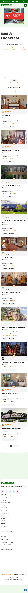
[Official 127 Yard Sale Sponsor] (14, 16)
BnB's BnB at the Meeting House (11, 185)
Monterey (15, 230)
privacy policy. (19, 581)
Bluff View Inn (6, 115)
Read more (5, 126)
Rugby (14, 436)
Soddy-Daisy (15, 401)
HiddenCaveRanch (9, 358)
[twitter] (14, 491)
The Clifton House (7, 257)
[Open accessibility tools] (25, 590)
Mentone (14, 158)
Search (14, 80)
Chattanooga (15, 123)
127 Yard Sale (8, 111)
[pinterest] (10, 491)
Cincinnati (12, 265)
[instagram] (6, 491)
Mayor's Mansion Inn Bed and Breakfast (13, 327)
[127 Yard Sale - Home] (6, 5)
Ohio (6, 265)
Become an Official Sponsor (8, 574)
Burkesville (14, 366)
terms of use (11, 581)
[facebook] (2, 491)
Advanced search (14, 83)
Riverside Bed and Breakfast (10, 393)
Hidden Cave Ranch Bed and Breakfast (13, 362)
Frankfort (14, 193)
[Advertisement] (14, 66)
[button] (25, 5)
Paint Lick (14, 300)
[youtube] (17, 491)
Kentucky (7, 193)
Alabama (7, 158)
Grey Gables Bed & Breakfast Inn (11, 428)
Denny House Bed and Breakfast (11, 292)
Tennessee (7, 123)
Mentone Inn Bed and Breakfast (11, 150)
